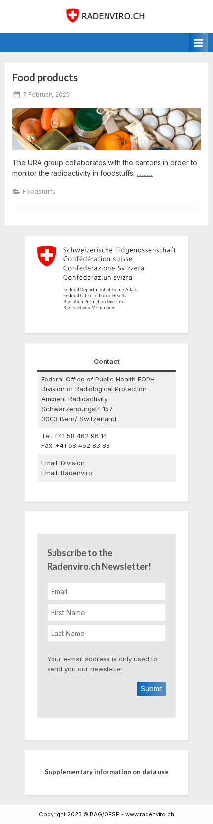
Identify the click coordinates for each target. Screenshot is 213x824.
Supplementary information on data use (107, 772)
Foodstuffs (39, 191)
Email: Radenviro (66, 473)
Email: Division (63, 463)
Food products (45, 77)
